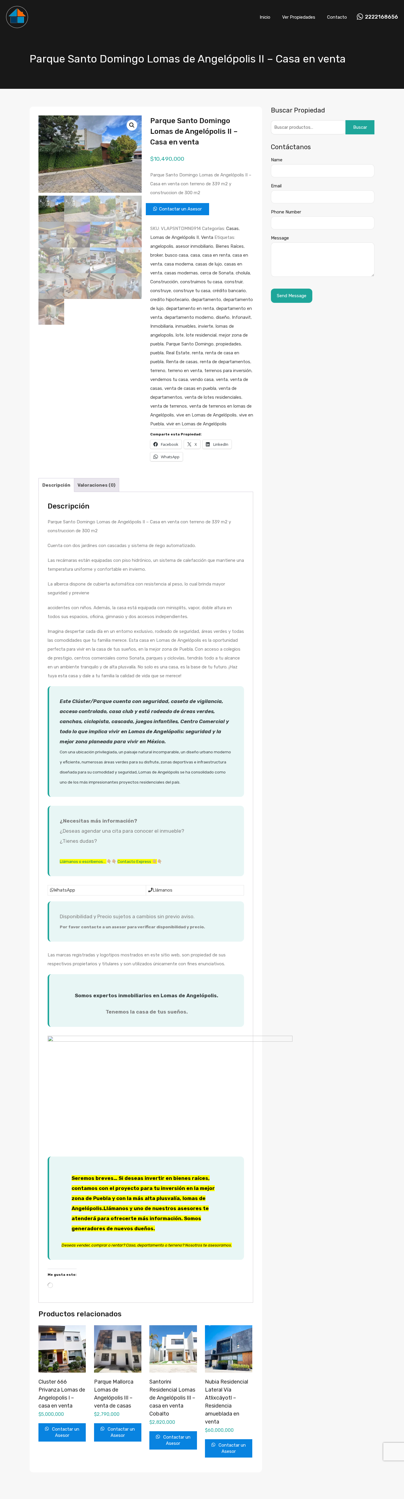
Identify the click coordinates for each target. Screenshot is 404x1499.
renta (197, 353)
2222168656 (381, 17)
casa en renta (216, 255)
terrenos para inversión (227, 370)
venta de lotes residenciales (213, 397)
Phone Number (286, 212)
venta (222, 379)
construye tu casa (191, 290)
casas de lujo (208, 264)
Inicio (265, 17)
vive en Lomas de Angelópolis (206, 415)
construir (233, 281)
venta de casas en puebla (190, 388)
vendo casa (202, 379)
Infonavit (241, 317)
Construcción (164, 281)
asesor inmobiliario (194, 246)
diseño (223, 317)
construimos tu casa (201, 281)
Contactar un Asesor (180, 209)
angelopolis (161, 246)
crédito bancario (229, 290)
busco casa (176, 255)
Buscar (360, 127)
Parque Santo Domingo (190, 344)
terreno (157, 370)
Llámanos (162, 890)
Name (276, 160)
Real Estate (178, 353)
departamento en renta (190, 308)
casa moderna (178, 264)
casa (195, 255)
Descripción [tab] (56, 485)
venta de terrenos (168, 406)
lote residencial (201, 335)
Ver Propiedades (298, 17)
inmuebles (185, 326)
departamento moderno (189, 317)
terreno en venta (185, 370)
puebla (157, 353)
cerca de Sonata (216, 273)
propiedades (228, 344)
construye (160, 290)
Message (280, 238)
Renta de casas (182, 361)
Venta (207, 237)
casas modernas (181, 273)
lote (180, 335)
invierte (205, 326)
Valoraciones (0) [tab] (96, 485)
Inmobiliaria (161, 326)
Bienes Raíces (230, 246)
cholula (243, 273)
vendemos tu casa (169, 379)
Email (276, 186)
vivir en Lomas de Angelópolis (196, 424)
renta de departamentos (225, 361)
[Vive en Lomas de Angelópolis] (17, 25)
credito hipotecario (169, 299)
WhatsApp (64, 890)
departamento (206, 299)
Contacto (337, 17)
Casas (232, 228)
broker (156, 255)
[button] (132, 125)
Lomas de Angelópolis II (174, 237)
